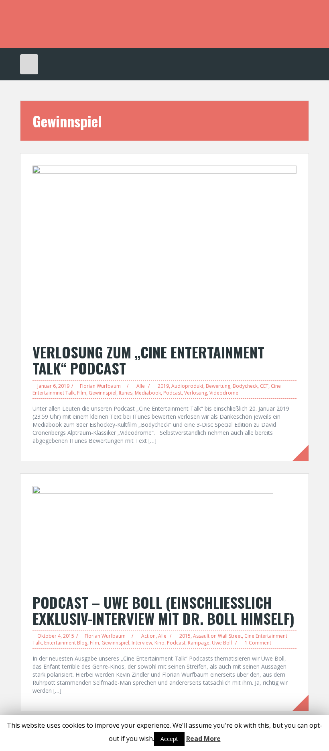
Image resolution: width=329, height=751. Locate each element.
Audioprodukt (187, 386)
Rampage (198, 642)
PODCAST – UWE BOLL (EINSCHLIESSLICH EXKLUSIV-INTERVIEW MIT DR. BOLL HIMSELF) (163, 610)
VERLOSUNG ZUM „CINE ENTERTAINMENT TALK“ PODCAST (148, 360)
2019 (163, 386)
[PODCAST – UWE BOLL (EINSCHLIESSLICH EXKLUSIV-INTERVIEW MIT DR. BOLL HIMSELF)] (152, 535)
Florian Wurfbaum (100, 386)
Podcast (172, 392)
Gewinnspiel (102, 392)
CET (264, 386)
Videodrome (223, 392)
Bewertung (218, 386)
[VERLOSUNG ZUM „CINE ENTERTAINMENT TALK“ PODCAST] (164, 250)
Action (148, 635)
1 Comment (258, 642)
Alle (140, 386)
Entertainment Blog (65, 642)
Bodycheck (245, 386)
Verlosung (195, 392)
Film (81, 392)
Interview (142, 642)
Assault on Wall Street (217, 635)
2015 (185, 635)
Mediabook (148, 392)
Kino (159, 642)
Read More (203, 738)
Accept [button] (169, 739)
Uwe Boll (222, 642)
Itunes (125, 392)
